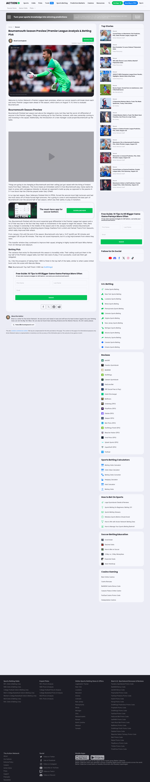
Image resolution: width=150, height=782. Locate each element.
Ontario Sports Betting (112, 347)
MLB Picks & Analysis (46, 696)
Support (6, 774)
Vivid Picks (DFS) (110, 437)
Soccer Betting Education (114, 534)
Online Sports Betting (112, 289)
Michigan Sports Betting (113, 328)
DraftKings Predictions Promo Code (123, 704)
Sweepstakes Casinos (108, 600)
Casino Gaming (109, 572)
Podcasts (7, 777)
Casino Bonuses (106, 581)
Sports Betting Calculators (115, 460)
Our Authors (8, 759)
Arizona (77, 696)
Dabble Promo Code (118, 731)
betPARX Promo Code (118, 719)
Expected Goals (110, 559)
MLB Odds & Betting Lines (12, 699)
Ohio (76, 713)
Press (5, 771)
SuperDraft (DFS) (110, 447)
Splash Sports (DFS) (111, 442)
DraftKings (48, 267)
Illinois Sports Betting (112, 304)
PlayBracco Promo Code (119, 743)
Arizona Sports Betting (112, 333)
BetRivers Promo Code (118, 725)
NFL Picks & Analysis (46, 684)
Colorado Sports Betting (113, 313)
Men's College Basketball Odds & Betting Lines (19, 693)
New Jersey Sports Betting (114, 323)
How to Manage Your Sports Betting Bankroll (119, 526)
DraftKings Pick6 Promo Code (121, 728)
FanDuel (107, 452)
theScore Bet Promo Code (120, 716)
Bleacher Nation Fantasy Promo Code (123, 734)
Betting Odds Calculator (113, 465)
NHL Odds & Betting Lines (12, 702)
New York (78, 687)
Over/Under (109, 540)
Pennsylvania (79, 704)
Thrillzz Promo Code (117, 746)
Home (10, 27)
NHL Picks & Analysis (46, 699)
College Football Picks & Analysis (50, 690)
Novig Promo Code (117, 702)
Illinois (77, 707)
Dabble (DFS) (109, 413)
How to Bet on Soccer (112, 549)
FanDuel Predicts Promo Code (121, 696)
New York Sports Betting (113, 294)
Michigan (78, 710)
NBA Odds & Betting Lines (12, 687)
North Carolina (80, 722)
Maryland (78, 693)
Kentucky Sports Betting (113, 337)
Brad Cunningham (20, 41)
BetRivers (108, 399)
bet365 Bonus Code (118, 690)
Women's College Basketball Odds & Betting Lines (20, 696)
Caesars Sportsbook (111, 379)
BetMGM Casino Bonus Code (110, 586)
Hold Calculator (110, 484)
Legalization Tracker (82, 684)
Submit (51, 297)
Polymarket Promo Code (119, 693)
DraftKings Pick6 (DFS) (112, 428)
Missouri (78, 725)
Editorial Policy (8, 762)
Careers (6, 765)
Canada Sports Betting (112, 342)
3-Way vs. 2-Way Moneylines (114, 554)
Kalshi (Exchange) (111, 394)
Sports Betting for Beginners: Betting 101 (118, 507)
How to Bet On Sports (112, 497)
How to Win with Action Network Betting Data (120, 522)
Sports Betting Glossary (113, 512)
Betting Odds (109, 489)
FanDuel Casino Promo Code (110, 595)
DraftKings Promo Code (119, 710)
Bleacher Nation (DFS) (112, 432)
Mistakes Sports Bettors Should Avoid (117, 517)
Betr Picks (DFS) (110, 423)
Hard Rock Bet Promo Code (120, 722)
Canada (78, 728)
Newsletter (7, 780)
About (6, 756)
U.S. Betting (107, 284)
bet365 (107, 360)
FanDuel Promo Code (118, 713)
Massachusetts (80, 716)
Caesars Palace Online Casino (111, 591)
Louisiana (78, 690)
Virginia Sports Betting (112, 318)
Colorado (78, 699)
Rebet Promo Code (117, 740)
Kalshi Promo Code (117, 699)
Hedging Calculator (111, 479)
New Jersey (79, 702)
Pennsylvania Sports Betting (114, 308)
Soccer (17, 27)
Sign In (141, 3)
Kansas (77, 719)
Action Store (8, 768)
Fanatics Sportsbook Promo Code (122, 684)
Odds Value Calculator (112, 470)
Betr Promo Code (117, 737)
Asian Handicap (110, 564)
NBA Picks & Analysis (46, 687)
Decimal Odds (109, 544)
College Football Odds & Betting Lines (16, 690)
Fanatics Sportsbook (112, 365)
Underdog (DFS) (110, 404)
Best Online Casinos (107, 577)
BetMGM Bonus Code (118, 687)
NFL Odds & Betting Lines (12, 684)
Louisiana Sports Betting (113, 299)
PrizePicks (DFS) (110, 408)
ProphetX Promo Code (118, 707)
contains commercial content (19, 330)
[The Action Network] (13, 3)
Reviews (105, 355)
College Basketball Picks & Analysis (51, 693)
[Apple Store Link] (82, 757)
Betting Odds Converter (113, 475)
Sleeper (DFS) (109, 418)
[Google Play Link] (97, 757)
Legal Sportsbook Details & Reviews (117, 502)
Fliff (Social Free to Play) (113, 389)
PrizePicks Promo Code (119, 749)
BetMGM (108, 370)
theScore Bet (109, 384)
